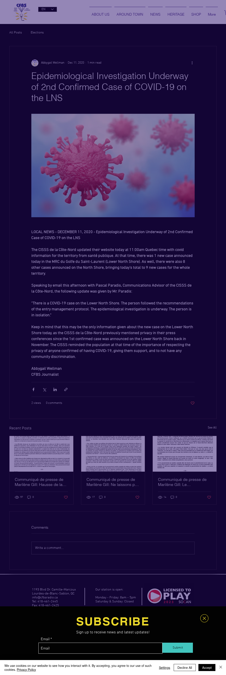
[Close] (220, 667)
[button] (204, 618)
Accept (207, 667)
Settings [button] (164, 667)
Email (45, 639)
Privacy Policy (26, 669)
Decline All (184, 667)
